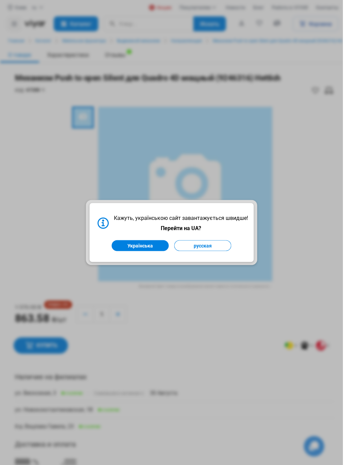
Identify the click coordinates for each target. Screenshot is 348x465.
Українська (140, 245)
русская (203, 245)
